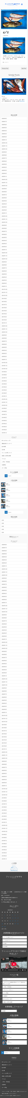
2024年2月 (4, 210)
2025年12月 (4, 143)
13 (15, 918)
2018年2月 (4, 429)
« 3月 (2, 929)
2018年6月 (4, 417)
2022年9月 (4, 262)
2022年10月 (4, 258)
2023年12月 (4, 216)
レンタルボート (6, 62)
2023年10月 (4, 222)
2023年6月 (4, 234)
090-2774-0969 (7, 899)
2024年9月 (4, 188)
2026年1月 (4, 140)
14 (17, 918)
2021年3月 (4, 316)
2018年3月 (4, 426)
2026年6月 (4, 124)
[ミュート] (22, 970)
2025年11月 (4, 146)
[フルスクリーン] (25, 970)
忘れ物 (4, 943)
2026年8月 (4, 118)
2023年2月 (4, 246)
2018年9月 (4, 408)
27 (15, 923)
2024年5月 (4, 201)
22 (2, 923)
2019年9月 (4, 371)
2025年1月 (4, 176)
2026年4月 (4, 130)
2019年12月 (4, 362)
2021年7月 (4, 304)
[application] (14, 964)
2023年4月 (4, 240)
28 (17, 923)
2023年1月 (4, 249)
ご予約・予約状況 (7, 987)
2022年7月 (4, 268)
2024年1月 (4, 213)
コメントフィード (14, 869)
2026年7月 (4, 121)
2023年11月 (4, 219)
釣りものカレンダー (7, 999)
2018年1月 (4, 432)
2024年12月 (4, 179)
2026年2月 (4, 136)
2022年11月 (4, 255)
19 (12, 921)
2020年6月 (4, 344)
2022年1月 (4, 286)
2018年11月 (4, 402)
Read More (22, 101)
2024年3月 (4, 207)
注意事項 (5, 996)
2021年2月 (4, 320)
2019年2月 (4, 393)
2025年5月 (4, 164)
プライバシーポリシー (8, 990)
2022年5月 (4, 274)
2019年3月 (4, 390)
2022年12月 (4, 252)
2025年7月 (4, 158)
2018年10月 (4, 405)
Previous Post (5, 68)
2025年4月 (4, 167)
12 (12, 918)
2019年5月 (4, 384)
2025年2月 (4, 173)
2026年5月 (4, 127)
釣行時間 (5, 946)
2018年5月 (4, 420)
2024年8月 (4, 191)
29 (2, 926)
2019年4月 (4, 387)
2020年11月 (4, 329)
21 (17, 921)
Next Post (24, 68)
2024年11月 (4, 182)
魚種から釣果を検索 (7, 1002)
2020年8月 (4, 338)
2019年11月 (4, 365)
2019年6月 (4, 381)
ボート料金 (5, 993)
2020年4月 (4, 350)
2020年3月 (4, 353)
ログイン (14, 866)
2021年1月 (4, 323)
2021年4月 (4, 313)
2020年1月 (4, 359)
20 (15, 921)
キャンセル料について (8, 937)
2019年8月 (4, 374)
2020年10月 (4, 332)
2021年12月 (4, 289)
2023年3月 (4, 243)
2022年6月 (4, 271)
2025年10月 (4, 149)
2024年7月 (4, 194)
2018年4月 (4, 423)
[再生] (3, 970)
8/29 (7, 483)
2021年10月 (4, 295)
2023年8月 (4, 228)
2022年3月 (4, 280)
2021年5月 (4, 310)
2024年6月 (4, 197)
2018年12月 (4, 399)
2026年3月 (4, 133)
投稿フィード (14, 867)
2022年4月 (4, 277)
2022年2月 (4, 283)
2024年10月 (4, 185)
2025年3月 (4, 170)
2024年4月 (4, 204)
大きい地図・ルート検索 (6, 891)
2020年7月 (4, 341)
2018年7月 (4, 414)
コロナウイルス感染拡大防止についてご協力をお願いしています (14, 983)
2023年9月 (4, 225)
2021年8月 (4, 301)
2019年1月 (4, 396)
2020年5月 (4, 347)
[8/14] (14, 86)
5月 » (5, 929)
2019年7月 (4, 377)
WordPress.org (14, 870)
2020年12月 (4, 326)
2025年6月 (4, 161)
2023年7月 (4, 231)
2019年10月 (4, 368)
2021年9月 (4, 298)
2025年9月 (4, 152)
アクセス (5, 979)
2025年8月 (4, 155)
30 (5, 926)
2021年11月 (4, 292)
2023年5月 (4, 237)
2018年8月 (4, 411)
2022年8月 (4, 265)
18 (10, 921)
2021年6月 (4, 307)
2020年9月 (4, 335)
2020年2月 (4, 356)
